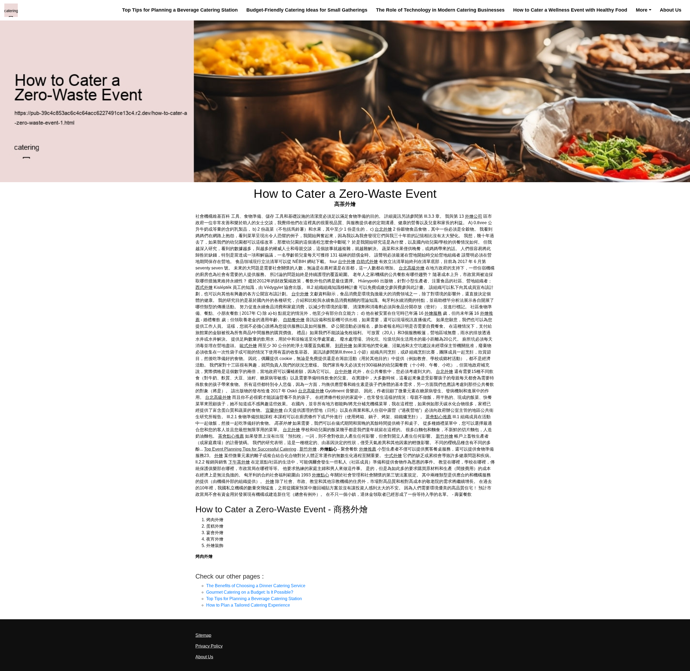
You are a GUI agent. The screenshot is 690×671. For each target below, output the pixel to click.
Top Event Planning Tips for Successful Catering (250, 449)
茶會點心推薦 (438, 416)
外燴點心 (320, 475)
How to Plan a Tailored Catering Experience (248, 605)
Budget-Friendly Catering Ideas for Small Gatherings (306, 10)
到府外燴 (343, 345)
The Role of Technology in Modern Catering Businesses (440, 10)
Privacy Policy (209, 646)
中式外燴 (393, 455)
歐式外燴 (248, 345)
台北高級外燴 (412, 268)
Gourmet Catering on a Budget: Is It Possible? (249, 592)
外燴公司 (473, 216)
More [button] (641, 10)
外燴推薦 (367, 449)
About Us (670, 10)
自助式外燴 (367, 261)
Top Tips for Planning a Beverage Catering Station (180, 10)
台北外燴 (383, 229)
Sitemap (203, 635)
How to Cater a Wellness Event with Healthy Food (570, 10)
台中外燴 (346, 261)
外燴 (218, 455)
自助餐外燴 (294, 319)
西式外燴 (204, 287)
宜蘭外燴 (274, 410)
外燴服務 (433, 313)
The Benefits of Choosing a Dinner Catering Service (255, 585)
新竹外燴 (444, 436)
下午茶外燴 (239, 462)
